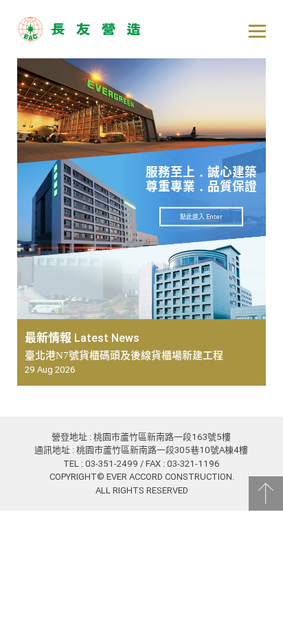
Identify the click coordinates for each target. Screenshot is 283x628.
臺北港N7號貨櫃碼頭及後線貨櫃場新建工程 (124, 355)
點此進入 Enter (201, 216)
